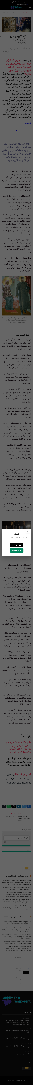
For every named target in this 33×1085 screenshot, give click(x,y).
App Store (15, 545)
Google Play (15, 550)
